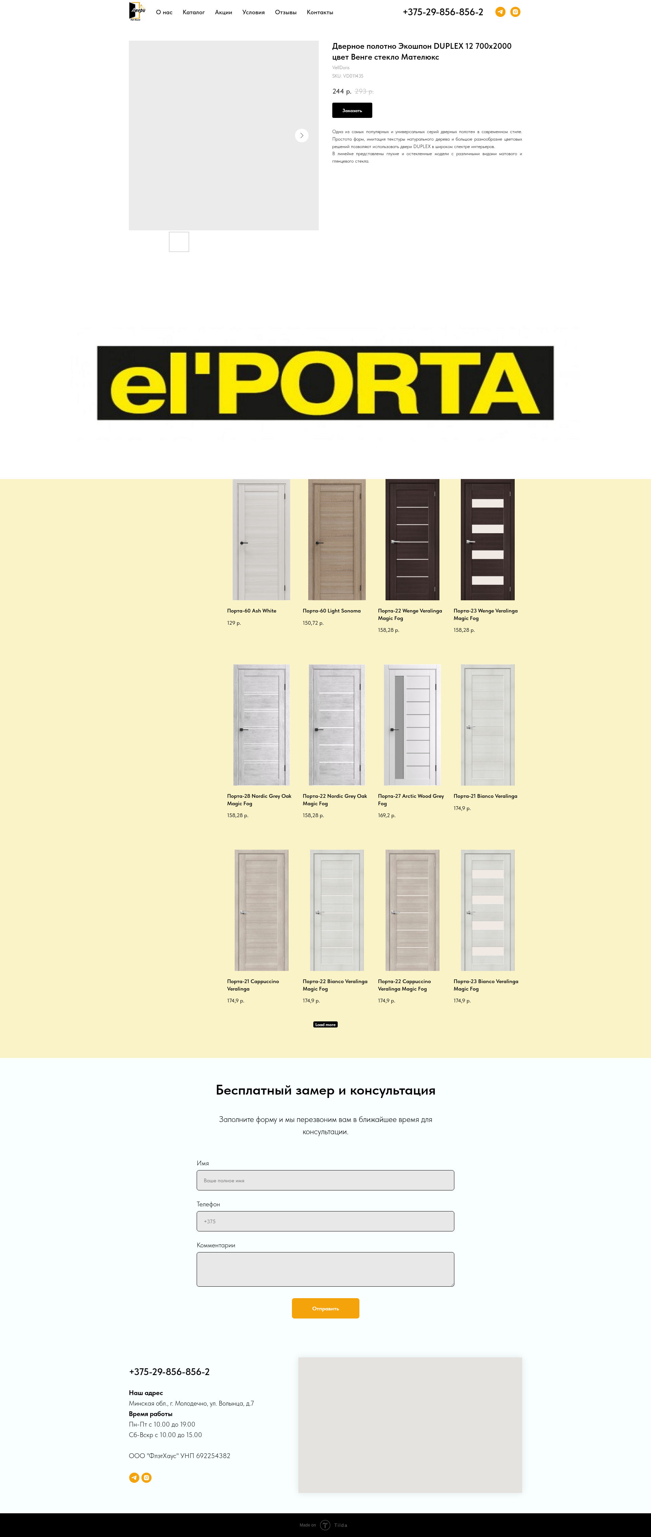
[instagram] (515, 12)
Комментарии (216, 1245)
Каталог (194, 12)
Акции (223, 12)
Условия (253, 12)
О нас (164, 12)
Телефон (208, 1204)
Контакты (320, 12)
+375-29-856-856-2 (443, 12)
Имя (203, 1163)
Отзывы (286, 12)
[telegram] (500, 12)
